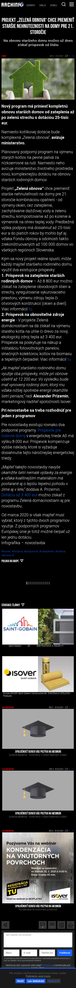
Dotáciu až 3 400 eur (19, 495)
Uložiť (20, 981)
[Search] (63, 4)
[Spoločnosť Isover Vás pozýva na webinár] (38, 729)
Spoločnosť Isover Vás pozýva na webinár (38, 752)
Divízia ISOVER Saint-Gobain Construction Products (23, 694)
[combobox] (63, 4)
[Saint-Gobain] (20, 627)
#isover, (6, 551)
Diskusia (55, 5)
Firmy (3, 56)
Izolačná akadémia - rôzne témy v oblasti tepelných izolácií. (38, 755)
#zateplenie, (47, 551)
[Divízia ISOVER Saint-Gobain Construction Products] (20, 674)
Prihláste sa (47, 965)
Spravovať (53, 981)
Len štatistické (36, 981)
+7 (73, 707)
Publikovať (64, 953)
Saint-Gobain (15, 646)
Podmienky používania (38, 976)
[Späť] (5, 925)
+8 (73, 831)
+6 (73, 769)
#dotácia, (18, 551)
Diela (42, 5)
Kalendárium (8, 707)
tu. (31, 309)
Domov (31, 5)
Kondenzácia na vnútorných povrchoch (38, 909)
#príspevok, (31, 551)
